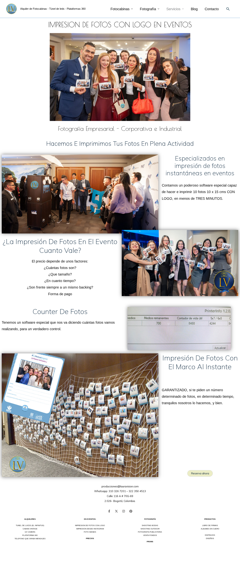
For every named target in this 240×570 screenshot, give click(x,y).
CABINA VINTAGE (30, 529)
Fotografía (148, 9)
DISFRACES (210, 535)
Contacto (212, 9)
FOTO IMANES (90, 532)
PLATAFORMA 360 (30, 535)
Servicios (173, 9)
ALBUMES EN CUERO (210, 529)
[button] (228, 9)
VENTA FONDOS (150, 535)
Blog (194, 9)
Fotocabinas (120, 9)
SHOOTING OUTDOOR (150, 529)
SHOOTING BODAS (150, 525)
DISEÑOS (210, 538)
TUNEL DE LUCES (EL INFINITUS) (30, 525)
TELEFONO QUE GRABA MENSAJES (30, 539)
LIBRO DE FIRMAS (210, 525)
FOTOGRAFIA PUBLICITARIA (150, 532)
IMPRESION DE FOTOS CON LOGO (90, 525)
